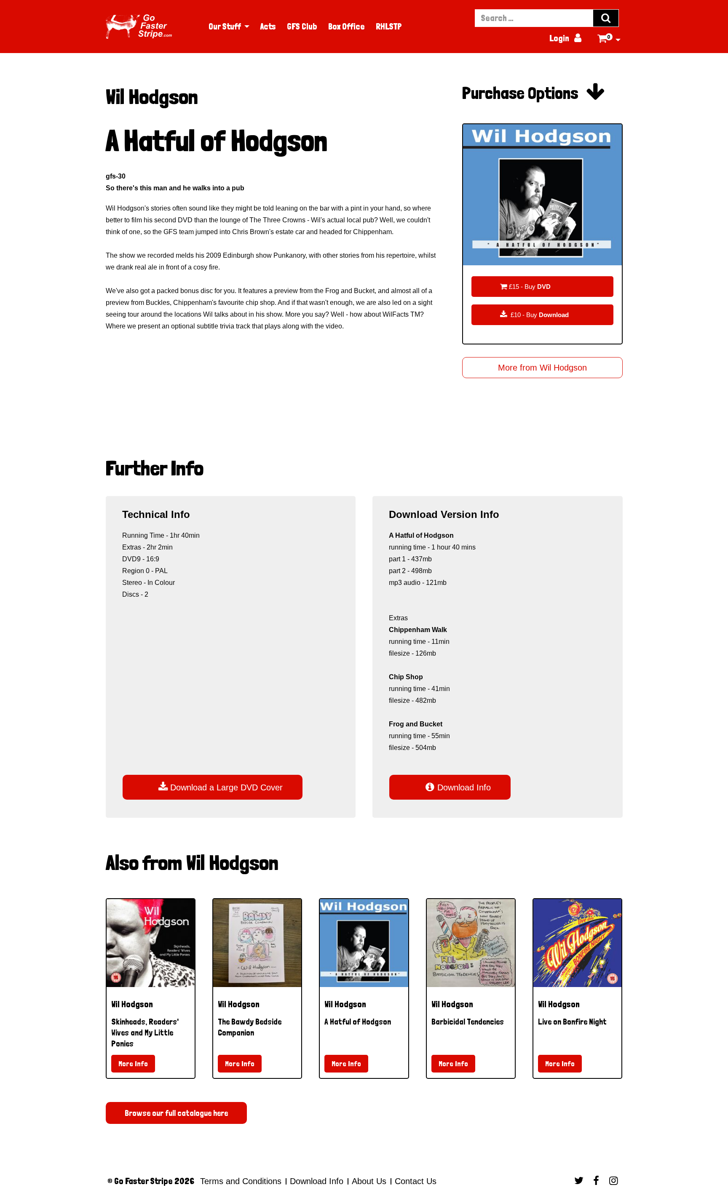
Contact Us (414, 1181)
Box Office (346, 26)
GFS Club (302, 26)
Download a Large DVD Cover (220, 787)
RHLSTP (389, 26)
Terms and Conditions (241, 1181)
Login (565, 38)
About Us (369, 1181)
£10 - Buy (534, 314)
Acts (268, 26)
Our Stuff (225, 26)
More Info (133, 1063)
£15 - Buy (525, 286)
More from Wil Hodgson (542, 367)
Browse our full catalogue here (176, 1113)
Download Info (458, 787)
